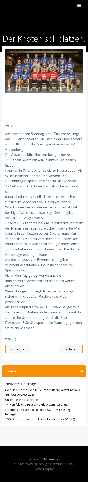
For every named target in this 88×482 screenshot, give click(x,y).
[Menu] (79, 5)
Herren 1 (11, 125)
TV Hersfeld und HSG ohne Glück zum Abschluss (37, 405)
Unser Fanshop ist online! (21, 400)
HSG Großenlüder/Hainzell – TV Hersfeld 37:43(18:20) (40, 419)
